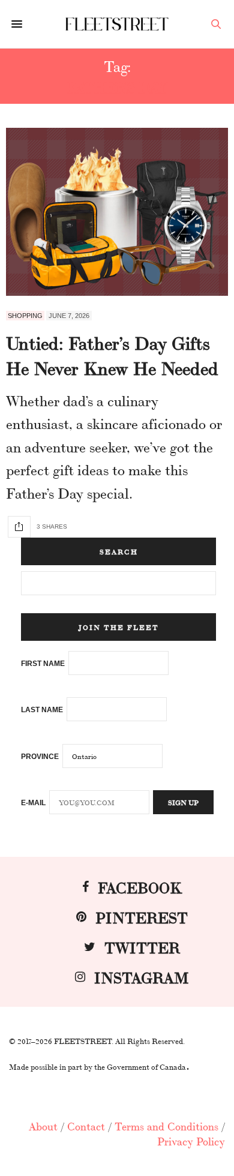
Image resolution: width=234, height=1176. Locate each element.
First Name (43, 663)
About (43, 1125)
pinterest (141, 916)
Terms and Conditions (166, 1125)
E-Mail (33, 802)
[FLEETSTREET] (117, 24)
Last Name (42, 709)
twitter (142, 946)
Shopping (25, 315)
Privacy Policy (191, 1140)
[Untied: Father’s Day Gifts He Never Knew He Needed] (117, 212)
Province (40, 756)
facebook (140, 886)
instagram (141, 976)
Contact (86, 1125)
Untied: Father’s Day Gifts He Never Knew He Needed (112, 354)
